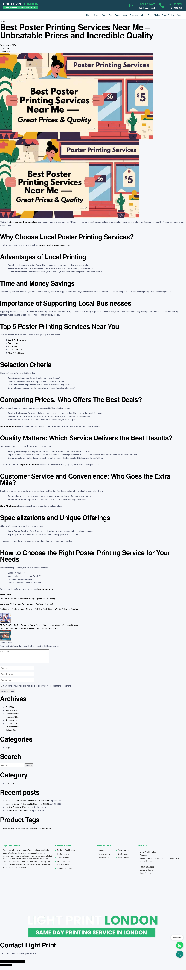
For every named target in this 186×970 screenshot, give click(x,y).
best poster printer (46, 589)
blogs (2, 21)
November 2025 (13, 716)
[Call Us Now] (161, 5)
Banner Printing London (118, 15)
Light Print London (17, 339)
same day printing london (43, 828)
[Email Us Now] (131, 5)
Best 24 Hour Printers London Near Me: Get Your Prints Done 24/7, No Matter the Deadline (39, 609)
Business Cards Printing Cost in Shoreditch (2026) (27, 804)
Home (88, 15)
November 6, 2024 (8, 45)
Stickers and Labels (65, 868)
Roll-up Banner (63, 865)
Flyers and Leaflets (137, 15)
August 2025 (11, 720)
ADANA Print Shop (16, 353)
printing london (20, 828)
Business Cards (100, 15)
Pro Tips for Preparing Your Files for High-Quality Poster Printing (27, 598)
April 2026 (10, 707)
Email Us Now (146, 3)
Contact (179, 15)
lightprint (6, 48)
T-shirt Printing (168, 15)
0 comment (5, 51)
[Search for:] (12, 765)
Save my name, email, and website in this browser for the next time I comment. (37, 685)
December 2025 (13, 713)
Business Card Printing (66, 850)
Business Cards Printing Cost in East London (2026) (28, 800)
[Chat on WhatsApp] (179, 945)
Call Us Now (174, 3)
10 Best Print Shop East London (19, 807)
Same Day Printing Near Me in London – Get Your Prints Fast (26, 603)
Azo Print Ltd (13, 346)
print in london (30, 828)
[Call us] (179, 954)
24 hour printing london (7, 828)
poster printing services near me (54, 245)
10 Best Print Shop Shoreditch (19, 810)
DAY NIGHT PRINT (16, 349)
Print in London (14, 343)
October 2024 (12, 730)
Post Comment (7, 691)
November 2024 (13, 726)
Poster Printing (154, 15)
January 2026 (12, 710)
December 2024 (13, 723)
